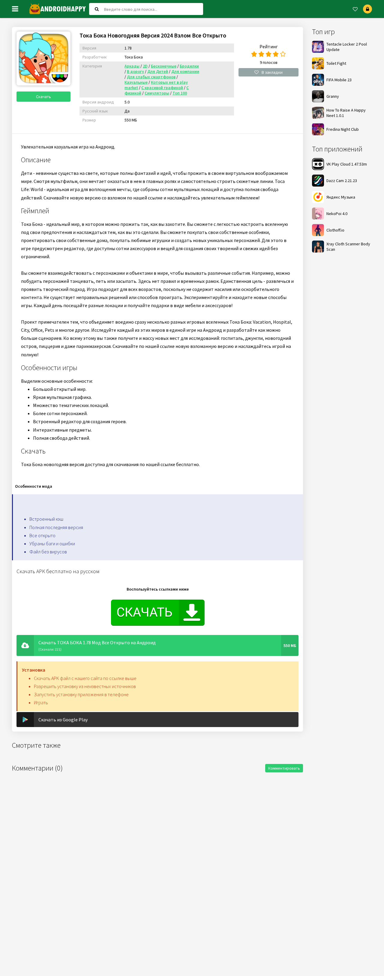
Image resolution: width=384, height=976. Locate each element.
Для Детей (157, 71)
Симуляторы (157, 93)
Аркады (132, 66)
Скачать (43, 96)
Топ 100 (179, 93)
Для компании (185, 71)
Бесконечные (163, 66)
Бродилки (189, 66)
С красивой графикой (162, 87)
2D (145, 66)
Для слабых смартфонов (151, 76)
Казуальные (136, 82)
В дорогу (135, 71)
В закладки (272, 72)
